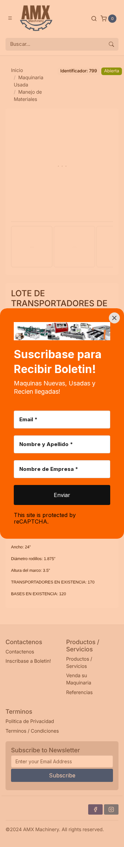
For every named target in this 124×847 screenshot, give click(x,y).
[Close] (114, 317)
